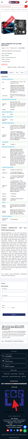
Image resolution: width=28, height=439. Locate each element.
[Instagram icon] (21, 430)
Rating (3, 305)
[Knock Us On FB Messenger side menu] (25, 427)
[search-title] (26, 6)
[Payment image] (14, 383)
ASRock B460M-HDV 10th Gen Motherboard (14, 341)
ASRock (23, 48)
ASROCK (18, 9)
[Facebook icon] (11, 430)
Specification (4, 72)
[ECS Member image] (14, 401)
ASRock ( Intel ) (24, 9)
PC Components (6, 9)
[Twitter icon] (14, 430)
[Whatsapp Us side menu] (25, 430)
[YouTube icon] (8, 430)
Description (11, 72)
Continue (13, 314)
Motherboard (13, 9)
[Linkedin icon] (17, 430)
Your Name (4, 288)
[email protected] (15, 424)
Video (17, 72)
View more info (4, 64)
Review (22, 72)
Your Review (4, 295)
